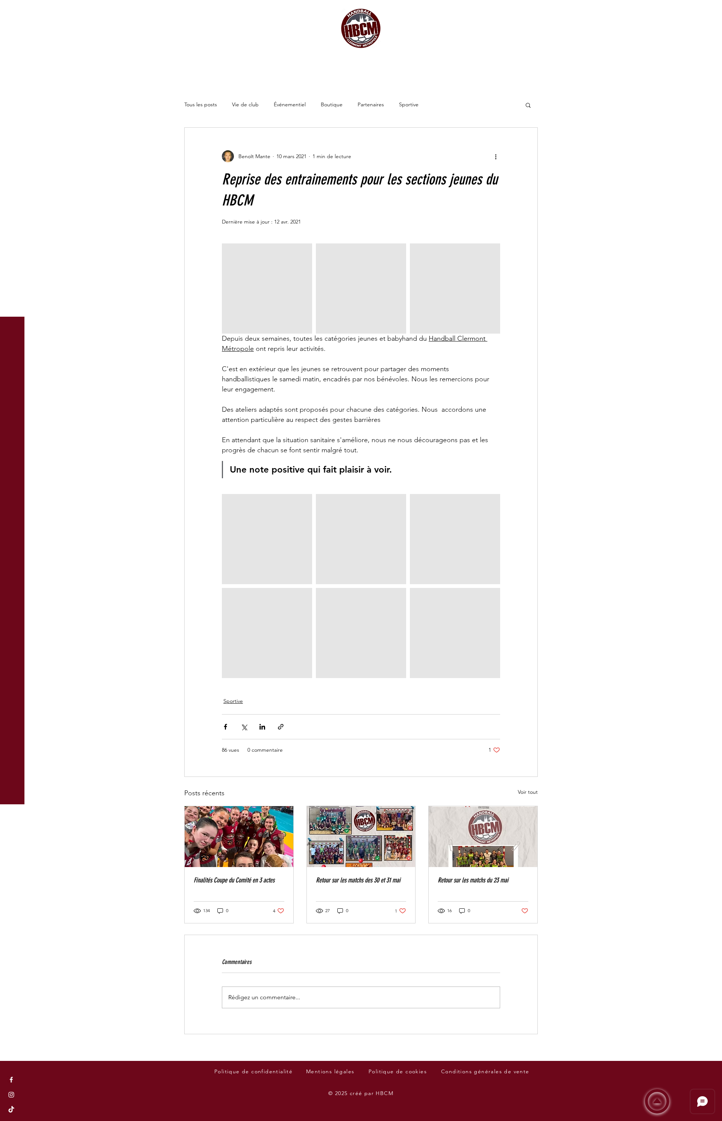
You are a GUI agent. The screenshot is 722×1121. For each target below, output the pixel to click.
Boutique (332, 104)
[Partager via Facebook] (225, 726)
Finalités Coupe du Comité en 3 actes (234, 880)
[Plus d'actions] (495, 156)
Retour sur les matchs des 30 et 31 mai (358, 880)
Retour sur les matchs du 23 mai (473, 880)
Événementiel (290, 104)
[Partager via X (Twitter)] (243, 726)
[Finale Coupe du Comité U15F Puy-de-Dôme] (239, 836)
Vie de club (245, 104)
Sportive (409, 104)
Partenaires (371, 104)
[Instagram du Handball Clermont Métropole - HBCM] (11, 1094)
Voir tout (528, 792)
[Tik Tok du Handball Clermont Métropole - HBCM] (11, 1109)
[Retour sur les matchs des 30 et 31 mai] (361, 836)
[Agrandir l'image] (267, 288)
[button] (13, 11)
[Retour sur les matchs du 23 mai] (483, 836)
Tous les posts (200, 104)
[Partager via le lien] (280, 726)
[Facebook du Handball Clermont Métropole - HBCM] (11, 1079)
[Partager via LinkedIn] (262, 726)
